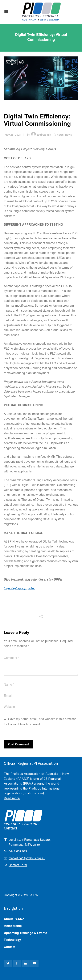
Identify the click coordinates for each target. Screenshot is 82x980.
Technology (12, 939)
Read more (12, 798)
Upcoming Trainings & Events (25, 933)
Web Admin (44, 134)
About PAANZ (14, 919)
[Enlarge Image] (41, 78)
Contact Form (18, 865)
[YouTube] (34, 963)
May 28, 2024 (13, 134)
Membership (13, 925)
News (60, 134)
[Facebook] (17, 963)
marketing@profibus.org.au (27, 858)
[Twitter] (8, 963)
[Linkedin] (26, 963)
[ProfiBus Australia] (41, 11)
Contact (9, 946)
